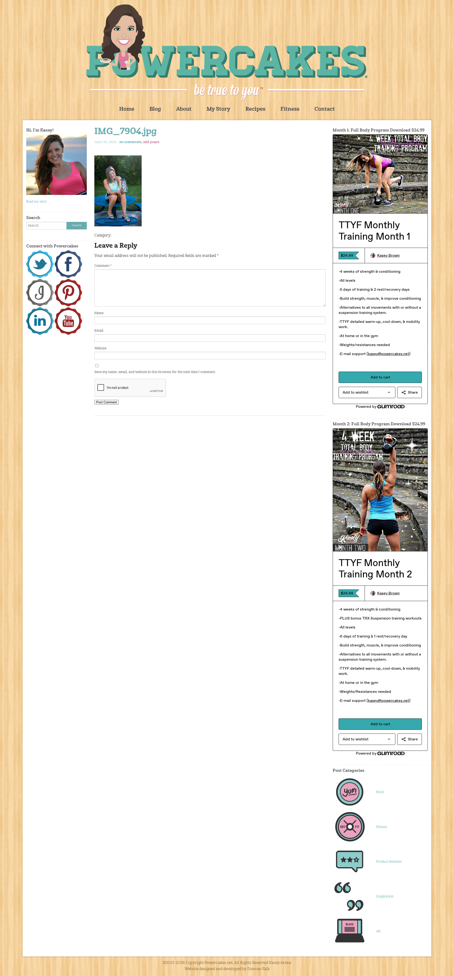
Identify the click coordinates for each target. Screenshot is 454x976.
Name (99, 313)
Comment (103, 266)
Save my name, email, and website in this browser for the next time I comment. (155, 372)
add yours (151, 142)
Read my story (36, 201)
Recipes (255, 109)
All (378, 931)
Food (380, 792)
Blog (155, 109)
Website (100, 348)
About (184, 109)
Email (98, 330)
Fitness (289, 109)
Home (126, 109)
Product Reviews (389, 861)
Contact (324, 109)
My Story (218, 109)
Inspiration (385, 896)
